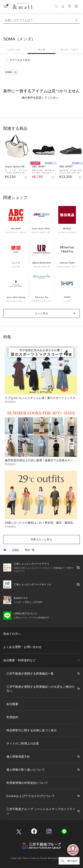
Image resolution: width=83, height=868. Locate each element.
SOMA (15, 550)
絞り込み (72, 860)
